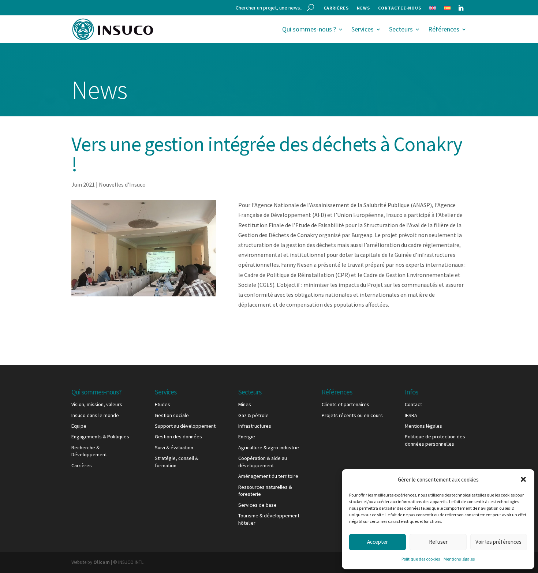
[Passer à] (432, 9)
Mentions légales (459, 559)
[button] (523, 479)
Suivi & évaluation (174, 447)
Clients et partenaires (345, 404)
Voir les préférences (498, 541)
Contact (413, 404)
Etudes (162, 404)
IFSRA (411, 415)
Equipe (78, 426)
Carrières (336, 8)
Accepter (377, 541)
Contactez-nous (399, 8)
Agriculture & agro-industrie (268, 447)
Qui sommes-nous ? (309, 29)
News (363, 8)
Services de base (257, 505)
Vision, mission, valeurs (96, 404)
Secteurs (401, 29)
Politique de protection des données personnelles (435, 440)
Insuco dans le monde (95, 415)
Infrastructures (254, 426)
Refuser (438, 541)
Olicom (101, 562)
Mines (244, 404)
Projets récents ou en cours (352, 415)
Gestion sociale (172, 415)
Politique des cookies (420, 559)
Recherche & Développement (89, 451)
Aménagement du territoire (268, 476)
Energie (246, 436)
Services (362, 29)
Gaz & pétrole (253, 415)
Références (443, 29)
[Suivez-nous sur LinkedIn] (461, 8)
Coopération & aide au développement (262, 462)
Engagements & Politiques (100, 436)
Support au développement (185, 426)
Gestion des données (178, 436)
